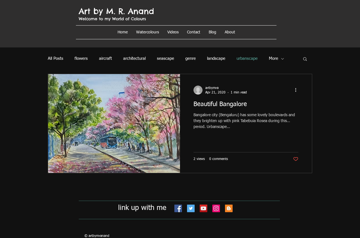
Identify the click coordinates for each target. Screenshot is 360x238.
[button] (229, 32)
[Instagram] (216, 208)
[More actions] (297, 90)
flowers (81, 58)
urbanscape (247, 58)
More (273, 58)
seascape (165, 58)
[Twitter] (191, 208)
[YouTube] (203, 208)
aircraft (105, 58)
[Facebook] (178, 208)
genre (190, 58)
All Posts (55, 58)
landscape (216, 58)
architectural (134, 58)
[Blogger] (229, 208)
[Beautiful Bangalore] (114, 123)
